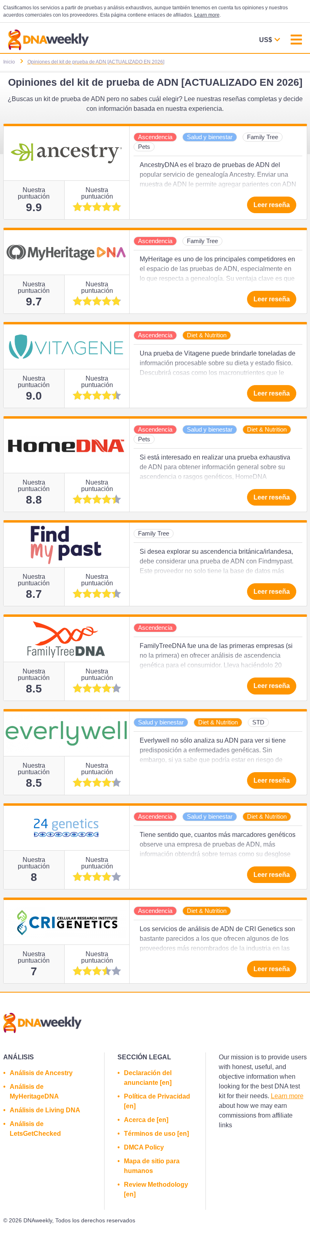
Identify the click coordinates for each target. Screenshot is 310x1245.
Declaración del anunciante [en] (148, 1077)
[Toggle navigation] (296, 40)
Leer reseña (271, 204)
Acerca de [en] (146, 1119)
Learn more (207, 15)
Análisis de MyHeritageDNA (34, 1091)
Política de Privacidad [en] (157, 1101)
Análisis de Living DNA (45, 1110)
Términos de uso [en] (156, 1133)
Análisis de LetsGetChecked (35, 1128)
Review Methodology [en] (156, 1189)
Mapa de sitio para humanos (152, 1166)
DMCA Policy (144, 1147)
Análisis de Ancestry (41, 1072)
